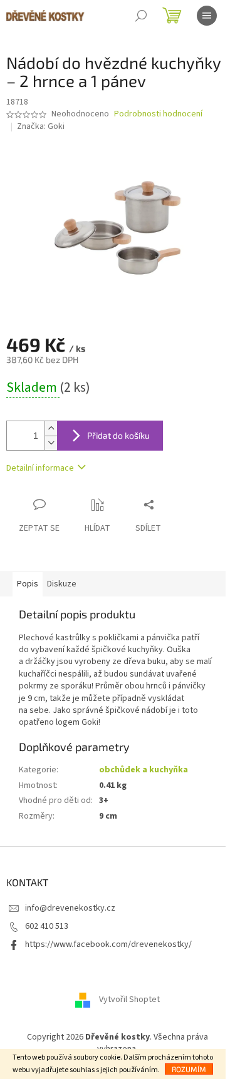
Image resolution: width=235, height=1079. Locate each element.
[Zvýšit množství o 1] (50, 428)
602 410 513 (46, 926)
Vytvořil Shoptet (129, 999)
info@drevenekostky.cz (70, 908)
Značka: (41, 126)
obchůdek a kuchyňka (143, 770)
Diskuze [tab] (61, 584)
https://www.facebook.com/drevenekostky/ (108, 944)
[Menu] (206, 15)
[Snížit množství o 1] (50, 443)
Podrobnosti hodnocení (158, 114)
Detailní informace (40, 468)
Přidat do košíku (118, 435)
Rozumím (189, 1069)
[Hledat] (141, 15)
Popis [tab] (27, 584)
